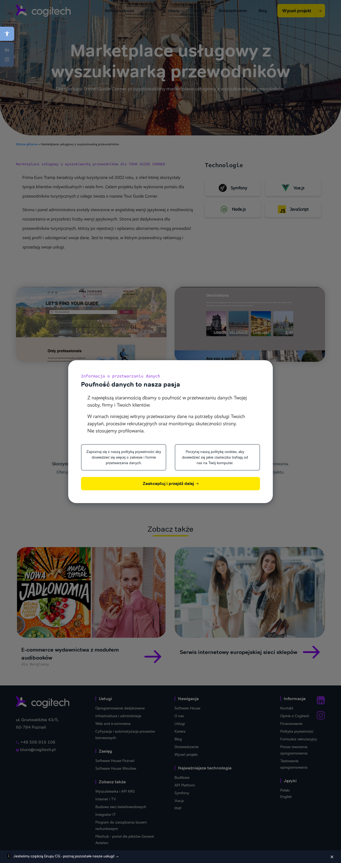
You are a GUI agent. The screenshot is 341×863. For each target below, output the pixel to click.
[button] (7, 34)
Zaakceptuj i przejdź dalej (169, 483)
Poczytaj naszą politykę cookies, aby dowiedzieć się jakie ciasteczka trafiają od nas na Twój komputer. (215, 457)
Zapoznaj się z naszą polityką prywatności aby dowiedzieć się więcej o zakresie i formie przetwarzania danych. (123, 457)
